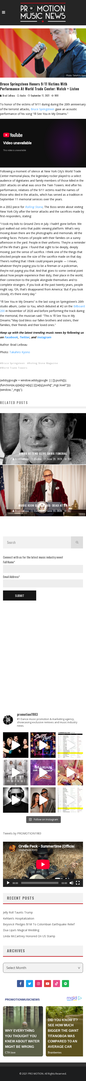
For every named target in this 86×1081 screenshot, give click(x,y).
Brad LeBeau (8, 95)
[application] (43, 864)
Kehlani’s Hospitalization (18, 918)
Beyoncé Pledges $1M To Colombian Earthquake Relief (39, 924)
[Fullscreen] (78, 883)
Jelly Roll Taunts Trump (18, 912)
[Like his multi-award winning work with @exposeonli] (15, 745)
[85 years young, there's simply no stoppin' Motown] (70, 800)
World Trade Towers (14, 367)
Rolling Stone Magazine (43, 363)
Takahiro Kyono (19, 352)
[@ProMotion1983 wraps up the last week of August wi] (43, 745)
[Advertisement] (43, 650)
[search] (77, 542)
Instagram (44, 337)
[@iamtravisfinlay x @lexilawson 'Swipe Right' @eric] (43, 800)
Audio (23, 95)
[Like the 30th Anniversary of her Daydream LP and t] (43, 772)
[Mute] (71, 883)
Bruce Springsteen (42, 109)
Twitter (24, 337)
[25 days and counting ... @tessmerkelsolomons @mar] (15, 772)
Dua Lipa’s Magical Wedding (21, 930)
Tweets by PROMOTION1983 (22, 833)
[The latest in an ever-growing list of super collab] (15, 800)
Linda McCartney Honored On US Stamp (29, 936)
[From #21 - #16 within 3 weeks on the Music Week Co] (70, 745)
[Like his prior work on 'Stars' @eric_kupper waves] (70, 772)
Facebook (11, 337)
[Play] (8, 883)
